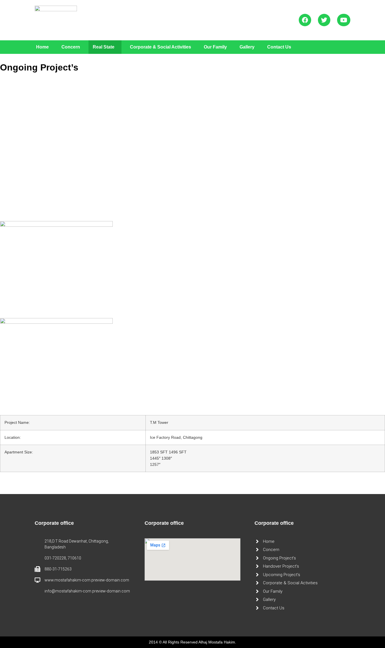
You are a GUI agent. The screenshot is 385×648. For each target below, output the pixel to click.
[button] (104, 47)
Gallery (247, 47)
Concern (70, 47)
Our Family (215, 47)
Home (42, 47)
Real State (103, 47)
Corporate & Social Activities (160, 47)
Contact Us (279, 47)
